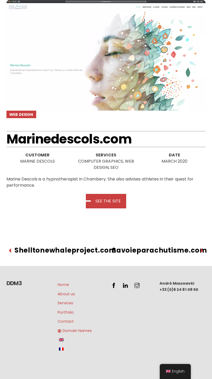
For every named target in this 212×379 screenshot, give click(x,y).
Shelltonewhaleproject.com (65, 250)
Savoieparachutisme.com (159, 250)
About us (66, 294)
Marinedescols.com (69, 139)
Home (63, 284)
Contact (65, 321)
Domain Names (77, 330)
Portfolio (65, 312)
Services (65, 303)
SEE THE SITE (108, 201)
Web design (21, 114)
